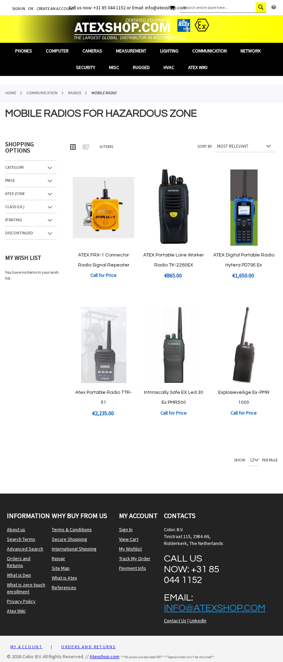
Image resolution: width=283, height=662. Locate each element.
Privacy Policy (21, 601)
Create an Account (56, 8)
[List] (85, 146)
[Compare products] (273, 7)
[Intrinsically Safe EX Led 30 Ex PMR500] (173, 381)
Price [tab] (10, 180)
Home (10, 92)
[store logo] (141, 29)
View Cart (128, 539)
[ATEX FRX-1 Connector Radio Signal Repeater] (103, 244)
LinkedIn (197, 620)
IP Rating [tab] (13, 219)
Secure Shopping (69, 539)
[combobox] (223, 7)
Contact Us (175, 620)
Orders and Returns (18, 561)
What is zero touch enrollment (26, 588)
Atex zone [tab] (15, 193)
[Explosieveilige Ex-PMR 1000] (243, 381)
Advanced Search (25, 549)
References (64, 587)
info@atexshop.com (214, 608)
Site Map (61, 568)
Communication (41, 92)
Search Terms (21, 539)
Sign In (18, 8)
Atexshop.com (104, 656)
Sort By (204, 146)
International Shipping (74, 549)
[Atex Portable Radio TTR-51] (103, 381)
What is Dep (19, 575)
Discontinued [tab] (19, 232)
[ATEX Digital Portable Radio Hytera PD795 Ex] (243, 244)
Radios (74, 92)
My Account (26, 646)
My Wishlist (130, 549)
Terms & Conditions (72, 529)
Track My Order (134, 558)
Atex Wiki (16, 611)
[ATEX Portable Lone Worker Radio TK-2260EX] (173, 244)
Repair (58, 558)
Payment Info (132, 568)
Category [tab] (14, 167)
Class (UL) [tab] (15, 206)
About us (16, 529)
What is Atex (64, 578)
